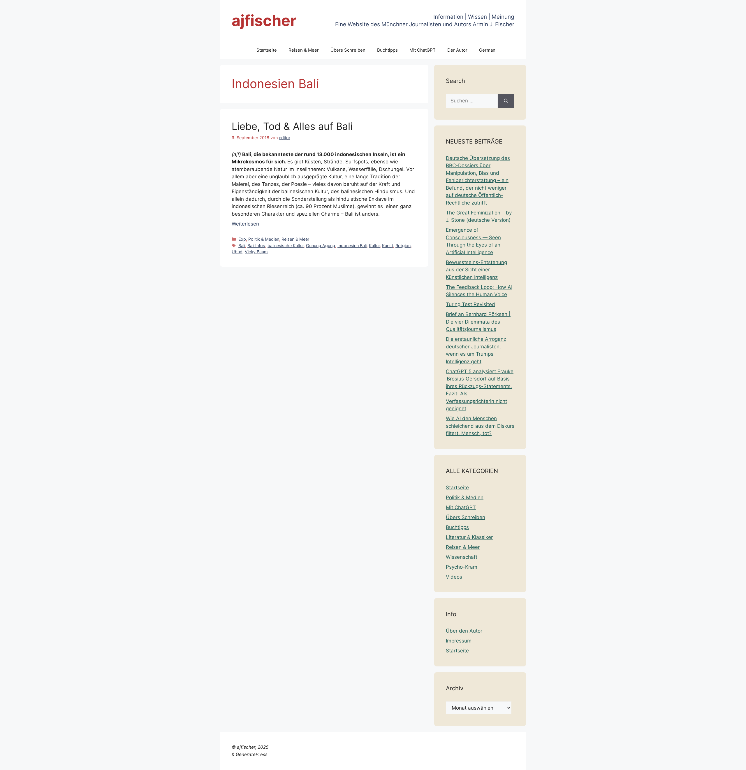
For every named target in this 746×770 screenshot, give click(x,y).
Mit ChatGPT (422, 50)
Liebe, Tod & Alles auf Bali (292, 126)
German (487, 50)
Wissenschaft (461, 557)
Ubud (237, 251)
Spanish (732, 762)
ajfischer (264, 20)
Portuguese (688, 762)
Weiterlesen (245, 224)
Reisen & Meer (303, 50)
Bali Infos (256, 245)
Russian (712, 762)
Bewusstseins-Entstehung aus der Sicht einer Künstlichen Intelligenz (476, 269)
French (629, 762)
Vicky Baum (256, 251)
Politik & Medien (263, 239)
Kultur (374, 245)
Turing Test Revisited (470, 304)
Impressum (458, 641)
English (611, 762)
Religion (403, 245)
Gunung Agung (320, 245)
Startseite (266, 50)
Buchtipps (387, 50)
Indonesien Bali (352, 245)
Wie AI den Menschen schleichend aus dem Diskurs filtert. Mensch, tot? (480, 425)
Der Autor (457, 50)
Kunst (387, 245)
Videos (454, 577)
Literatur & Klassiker (469, 537)
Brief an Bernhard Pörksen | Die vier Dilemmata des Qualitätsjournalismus (478, 321)
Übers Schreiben (347, 50)
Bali (241, 245)
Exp (242, 239)
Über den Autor (464, 631)
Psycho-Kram (461, 567)
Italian (666, 762)
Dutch (594, 762)
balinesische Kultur (286, 245)
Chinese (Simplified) (562, 762)
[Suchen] (506, 101)
